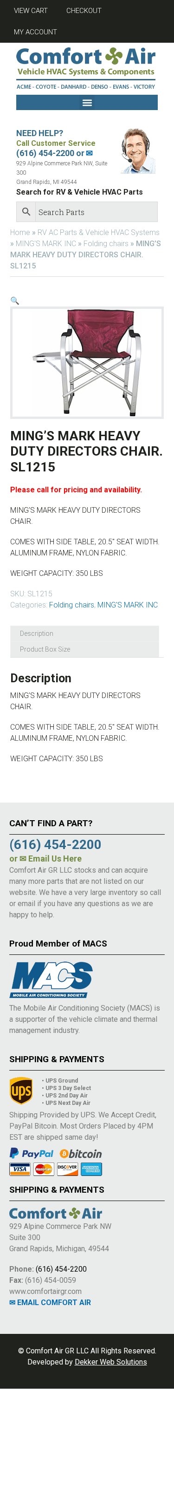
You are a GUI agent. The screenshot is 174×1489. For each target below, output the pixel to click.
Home (20, 232)
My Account (35, 32)
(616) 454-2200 (61, 1269)
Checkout (84, 11)
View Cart (31, 11)
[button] (87, 102)
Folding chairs (106, 243)
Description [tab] (36, 633)
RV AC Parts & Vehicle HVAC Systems (99, 232)
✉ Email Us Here (50, 858)
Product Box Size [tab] (45, 649)
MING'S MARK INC (46, 243)
